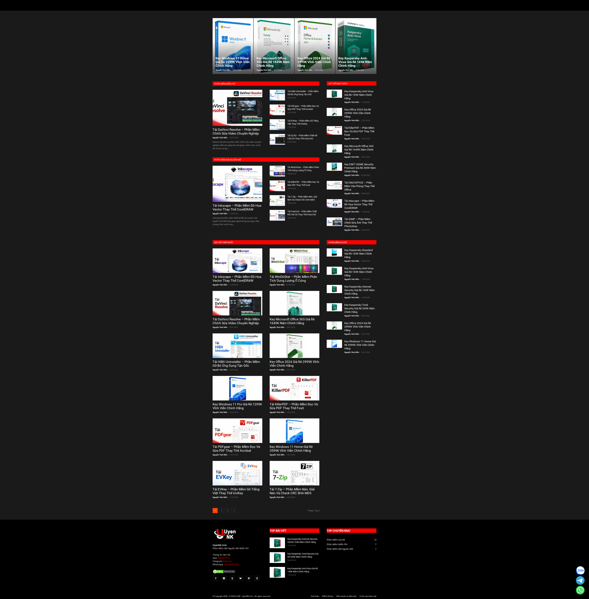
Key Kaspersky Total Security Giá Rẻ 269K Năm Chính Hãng (359, 308)
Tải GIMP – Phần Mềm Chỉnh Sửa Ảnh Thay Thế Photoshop (358, 223)
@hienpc (227, 561)
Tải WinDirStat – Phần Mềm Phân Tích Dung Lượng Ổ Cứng (293, 278)
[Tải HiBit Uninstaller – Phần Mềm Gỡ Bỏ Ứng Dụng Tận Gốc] (277, 95)
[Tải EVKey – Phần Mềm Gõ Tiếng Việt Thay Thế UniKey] (277, 124)
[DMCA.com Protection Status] (224, 573)
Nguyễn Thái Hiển (223, 70)
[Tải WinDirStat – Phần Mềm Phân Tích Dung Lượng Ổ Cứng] (277, 171)
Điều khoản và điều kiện (346, 596)
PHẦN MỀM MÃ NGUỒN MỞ (227, 159)
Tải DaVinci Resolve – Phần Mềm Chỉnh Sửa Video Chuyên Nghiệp (236, 131)
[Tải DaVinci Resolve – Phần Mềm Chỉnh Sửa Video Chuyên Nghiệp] (237, 108)
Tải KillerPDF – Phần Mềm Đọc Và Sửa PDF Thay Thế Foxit (359, 131)
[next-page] (234, 510)
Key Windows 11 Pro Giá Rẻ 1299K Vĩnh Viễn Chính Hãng (237, 406)
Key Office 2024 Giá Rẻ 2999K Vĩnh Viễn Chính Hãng (357, 113)
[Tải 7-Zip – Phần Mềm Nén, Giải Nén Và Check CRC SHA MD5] (277, 200)
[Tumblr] (232, 578)
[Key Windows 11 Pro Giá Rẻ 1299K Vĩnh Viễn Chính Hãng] (237, 388)
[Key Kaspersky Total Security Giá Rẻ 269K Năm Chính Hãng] (334, 307)
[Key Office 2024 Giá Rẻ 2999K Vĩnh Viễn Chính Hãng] (334, 112)
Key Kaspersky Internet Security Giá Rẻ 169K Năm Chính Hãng (359, 290)
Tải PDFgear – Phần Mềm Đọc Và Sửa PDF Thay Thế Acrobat (236, 448)
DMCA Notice (327, 596)
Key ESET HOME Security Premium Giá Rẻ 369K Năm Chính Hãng (360, 168)
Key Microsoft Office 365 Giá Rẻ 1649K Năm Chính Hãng (358, 150)
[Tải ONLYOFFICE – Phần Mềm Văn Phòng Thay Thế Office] (334, 185)
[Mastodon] (249, 578)
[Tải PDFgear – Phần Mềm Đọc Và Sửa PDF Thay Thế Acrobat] (277, 109)
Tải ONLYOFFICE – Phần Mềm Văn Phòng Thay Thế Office (359, 186)
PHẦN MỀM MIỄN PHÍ (224, 84)
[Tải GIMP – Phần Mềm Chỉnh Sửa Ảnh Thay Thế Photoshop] (334, 221)
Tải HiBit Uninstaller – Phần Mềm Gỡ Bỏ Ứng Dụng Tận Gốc (236, 363)
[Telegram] (224, 578)
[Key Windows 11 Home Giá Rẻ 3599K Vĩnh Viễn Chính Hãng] (294, 430)
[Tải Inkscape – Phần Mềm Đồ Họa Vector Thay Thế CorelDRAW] (237, 184)
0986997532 (224, 557)
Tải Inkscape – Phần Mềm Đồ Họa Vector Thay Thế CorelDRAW (237, 207)
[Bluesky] (240, 578)
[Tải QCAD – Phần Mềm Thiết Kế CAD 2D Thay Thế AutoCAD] (277, 139)
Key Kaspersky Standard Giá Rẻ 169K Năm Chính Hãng (358, 254)
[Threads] (257, 578)
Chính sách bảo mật (368, 596)
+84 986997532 (231, 564)
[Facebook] (216, 578)
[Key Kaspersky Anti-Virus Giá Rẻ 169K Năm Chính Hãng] (334, 94)
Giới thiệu (315, 596)
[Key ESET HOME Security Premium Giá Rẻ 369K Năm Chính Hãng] (334, 167)
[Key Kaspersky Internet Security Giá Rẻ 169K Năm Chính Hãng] (334, 289)
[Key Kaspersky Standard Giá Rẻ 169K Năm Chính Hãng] (334, 252)
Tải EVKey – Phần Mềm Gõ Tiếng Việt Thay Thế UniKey (236, 491)
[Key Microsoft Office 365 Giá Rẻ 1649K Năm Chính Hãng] (334, 148)
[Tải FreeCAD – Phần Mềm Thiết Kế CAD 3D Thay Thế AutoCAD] (277, 215)
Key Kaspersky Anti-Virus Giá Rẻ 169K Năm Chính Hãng (358, 95)
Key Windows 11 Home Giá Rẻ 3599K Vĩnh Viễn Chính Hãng (291, 448)
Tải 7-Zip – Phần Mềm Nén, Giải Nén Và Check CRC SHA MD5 (292, 491)
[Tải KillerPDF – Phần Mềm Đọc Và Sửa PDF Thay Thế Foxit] (277, 185)
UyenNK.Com (220, 545)
